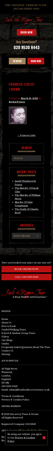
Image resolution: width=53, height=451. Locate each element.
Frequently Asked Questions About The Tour (25, 347)
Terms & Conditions (12, 396)
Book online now (26, 269)
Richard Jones (17, 102)
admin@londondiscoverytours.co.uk (29, 389)
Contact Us (7, 350)
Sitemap (5, 354)
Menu (18, 61)
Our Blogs (7, 340)
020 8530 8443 (26, 47)
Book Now (26, 32)
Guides (5, 343)
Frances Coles (26, 135)
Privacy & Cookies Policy (15, 399)
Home (4, 319)
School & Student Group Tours (18, 333)
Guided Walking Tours (13, 329)
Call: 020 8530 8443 (26, 277)
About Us (6, 322)
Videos (5, 336)
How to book (8, 326)
